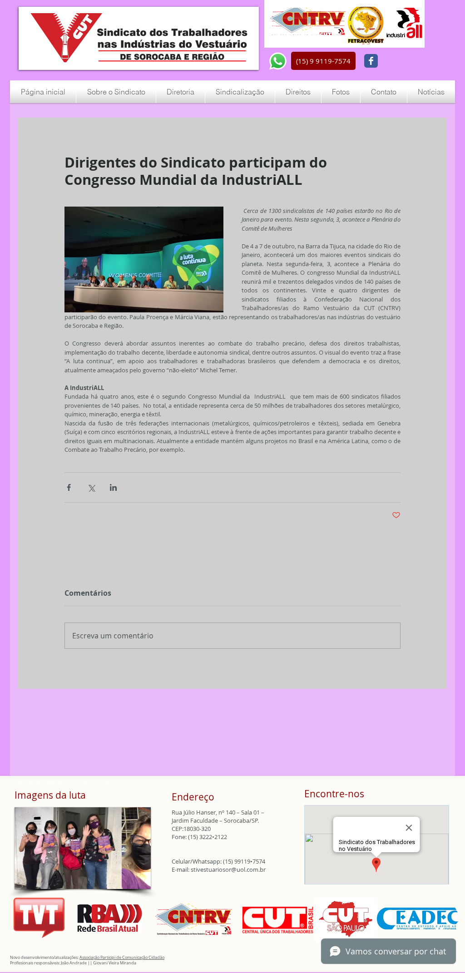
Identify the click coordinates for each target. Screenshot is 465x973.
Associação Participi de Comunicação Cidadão (121, 957)
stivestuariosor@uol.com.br (228, 869)
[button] (323, 61)
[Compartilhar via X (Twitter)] (91, 487)
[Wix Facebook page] (371, 61)
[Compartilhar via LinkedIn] (113, 487)
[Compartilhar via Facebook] (68, 487)
